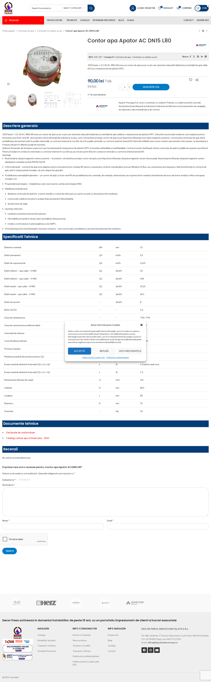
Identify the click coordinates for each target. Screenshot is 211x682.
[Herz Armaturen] (46, 603)
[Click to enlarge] (8, 84)
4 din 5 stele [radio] (27, 480)
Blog (110, 640)
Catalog (41, 635)
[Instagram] (150, 650)
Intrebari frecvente (47, 651)
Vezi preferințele (130, 351)
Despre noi (113, 635)
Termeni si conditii (81, 645)
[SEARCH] (91, 8)
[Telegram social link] (206, 57)
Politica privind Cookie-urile (93, 357)
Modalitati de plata (46, 640)
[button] (141, 324)
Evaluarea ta (9, 479)
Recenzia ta (8, 484)
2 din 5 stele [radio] (22, 480)
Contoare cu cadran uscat (49, 30)
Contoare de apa (26, 30)
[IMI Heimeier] (17, 603)
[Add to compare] (196, 79)
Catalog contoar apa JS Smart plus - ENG (27, 437)
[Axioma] (76, 603)
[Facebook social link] (190, 57)
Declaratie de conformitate (20, 432)
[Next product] (207, 31)
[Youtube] (157, 650)
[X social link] (194, 57)
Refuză (104, 351)
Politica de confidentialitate (86, 656)
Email (110, 520)
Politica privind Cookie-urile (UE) (86, 663)
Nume (6, 520)
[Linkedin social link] (202, 57)
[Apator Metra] (135, 603)
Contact (112, 651)
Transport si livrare (47, 645)
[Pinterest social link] (198, 57)
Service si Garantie (82, 635)
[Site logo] (8, 7)
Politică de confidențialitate (117, 357)
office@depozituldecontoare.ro (163, 642)
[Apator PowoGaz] (105, 603)
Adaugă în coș (151, 87)
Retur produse (80, 640)
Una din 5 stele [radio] (20, 480)
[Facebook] (144, 650)
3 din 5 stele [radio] (24, 480)
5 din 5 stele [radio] (29, 480)
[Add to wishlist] (190, 79)
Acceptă (79, 351)
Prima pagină (8, 30)
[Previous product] (199, 31)
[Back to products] (203, 31)
